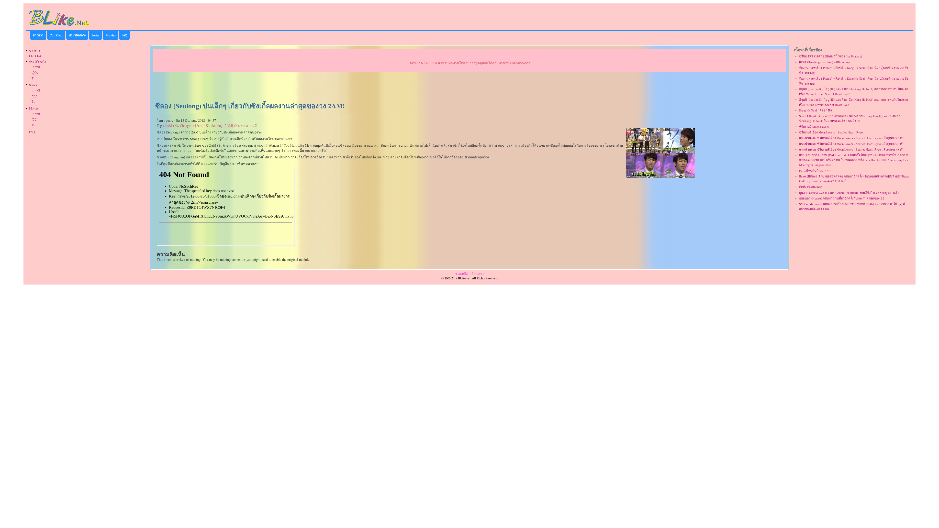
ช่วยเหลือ (461, 274)
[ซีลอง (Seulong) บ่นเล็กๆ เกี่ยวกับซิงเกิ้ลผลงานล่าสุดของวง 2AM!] (660, 176)
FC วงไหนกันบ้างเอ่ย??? (815, 171)
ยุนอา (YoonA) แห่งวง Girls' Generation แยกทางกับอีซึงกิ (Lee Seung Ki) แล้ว (849, 193)
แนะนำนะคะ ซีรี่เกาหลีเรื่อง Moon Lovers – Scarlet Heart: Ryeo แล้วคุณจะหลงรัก (852, 138)
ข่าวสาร (38, 35)
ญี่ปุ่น (35, 73)
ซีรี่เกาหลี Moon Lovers (814, 127)
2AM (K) (171, 125)
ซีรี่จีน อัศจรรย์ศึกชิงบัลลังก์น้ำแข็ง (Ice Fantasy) (830, 56)
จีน (33, 78)
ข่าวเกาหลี (249, 125)
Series (96, 35)
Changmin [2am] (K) (194, 125)
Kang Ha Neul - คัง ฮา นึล (815, 110)
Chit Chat (56, 35)
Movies (111, 35)
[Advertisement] (469, 87)
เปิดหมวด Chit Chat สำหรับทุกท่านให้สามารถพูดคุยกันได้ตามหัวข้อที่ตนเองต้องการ (470, 63)
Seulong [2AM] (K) (225, 125)
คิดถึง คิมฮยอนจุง (810, 187)
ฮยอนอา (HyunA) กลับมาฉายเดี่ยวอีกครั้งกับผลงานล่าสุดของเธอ (841, 198)
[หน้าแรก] (58, 26)
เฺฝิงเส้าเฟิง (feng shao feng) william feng (824, 62)
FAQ (124, 35)
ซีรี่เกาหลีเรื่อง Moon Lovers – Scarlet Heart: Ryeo (831, 132)
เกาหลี (36, 67)
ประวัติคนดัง (77, 35)
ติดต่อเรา (477, 274)
